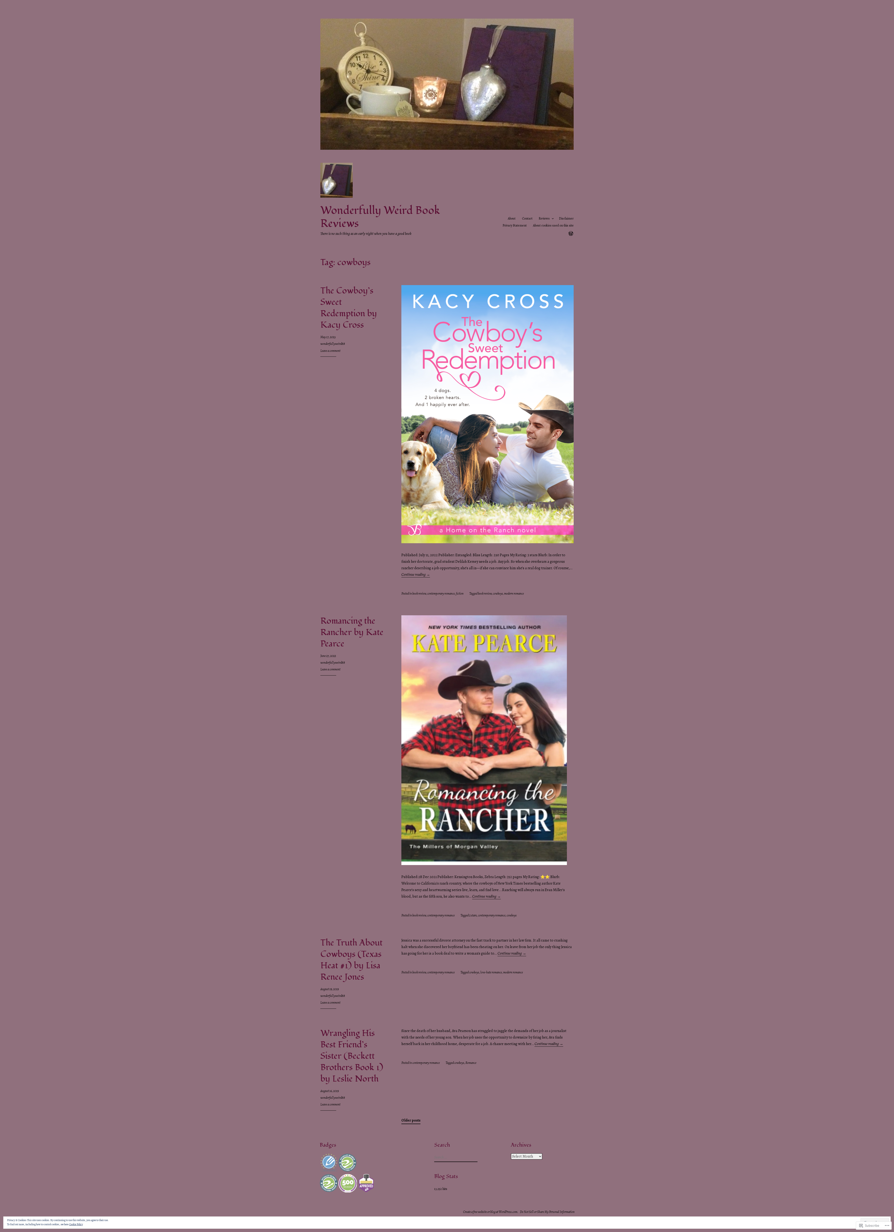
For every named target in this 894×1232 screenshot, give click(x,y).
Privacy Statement (515, 225)
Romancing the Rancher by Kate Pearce (351, 632)
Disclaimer (566, 218)
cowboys (498, 593)
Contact (527, 218)
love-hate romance (491, 972)
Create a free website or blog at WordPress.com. (490, 1212)
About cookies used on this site (553, 225)
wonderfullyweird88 (332, 344)
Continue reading (415, 574)
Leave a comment (330, 351)
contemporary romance (441, 593)
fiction (460, 593)
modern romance (514, 593)
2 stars (473, 915)
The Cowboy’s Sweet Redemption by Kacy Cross (348, 308)
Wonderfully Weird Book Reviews (380, 217)
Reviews (544, 218)
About (511, 218)
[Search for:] (455, 1157)
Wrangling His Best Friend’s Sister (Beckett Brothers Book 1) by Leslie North (351, 1056)
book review (419, 593)
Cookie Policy (76, 1224)
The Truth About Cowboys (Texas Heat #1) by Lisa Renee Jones (351, 960)
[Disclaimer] (571, 232)
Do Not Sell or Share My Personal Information (547, 1212)
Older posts (410, 1120)
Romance (470, 1063)
